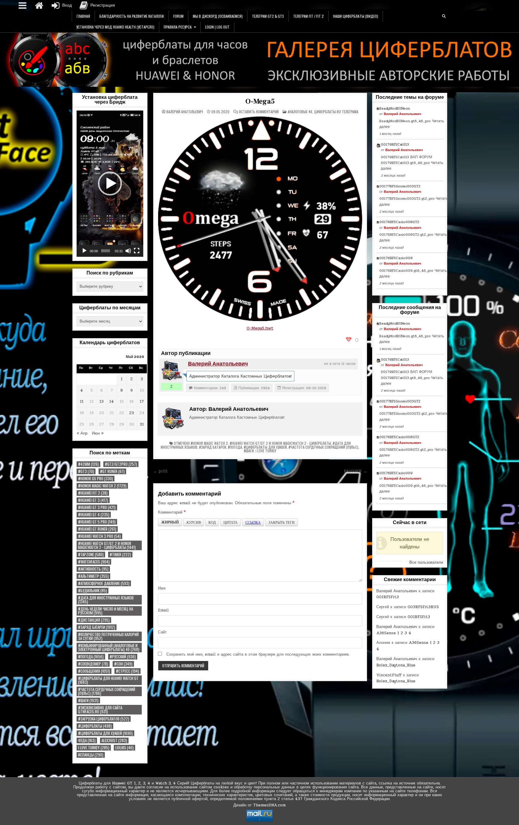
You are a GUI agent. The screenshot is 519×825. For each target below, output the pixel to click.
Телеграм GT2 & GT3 (268, 16)
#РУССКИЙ (123, 657)
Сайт (162, 632)
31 (142, 424)
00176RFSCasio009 (396, 258)
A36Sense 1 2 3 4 (393, 633)
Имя (161, 588)
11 (81, 402)
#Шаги (88, 700)
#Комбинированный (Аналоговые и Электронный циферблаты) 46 (108, 647)
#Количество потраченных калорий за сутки (108, 636)
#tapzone (91, 554)
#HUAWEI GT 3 (93, 500)
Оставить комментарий (259, 112)
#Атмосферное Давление (103, 583)
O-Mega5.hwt (260, 328)
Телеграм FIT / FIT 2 (308, 16)
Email (163, 610)
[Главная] (39, 5)
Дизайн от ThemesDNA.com (259, 805)
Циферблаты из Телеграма (336, 111)
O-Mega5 (260, 101)
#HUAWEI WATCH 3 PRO (99, 536)
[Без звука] (128, 251)
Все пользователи (426, 563)
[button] (110, 183)
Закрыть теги (282, 522)
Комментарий (172, 512)
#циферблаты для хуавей (105, 733)
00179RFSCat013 (395, 144)
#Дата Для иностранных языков (106, 600)
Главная (83, 16)
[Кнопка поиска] (444, 16)
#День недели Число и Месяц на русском (105, 611)
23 (131, 413)
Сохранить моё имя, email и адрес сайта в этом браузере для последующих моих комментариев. (258, 654)
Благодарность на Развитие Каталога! (131, 16)
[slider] (106, 250)
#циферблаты (95, 726)
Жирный (170, 522)
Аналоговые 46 (300, 111)
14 (111, 402)
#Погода (91, 657)
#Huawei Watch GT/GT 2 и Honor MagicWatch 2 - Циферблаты (107, 545)
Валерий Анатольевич (184, 112)
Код (212, 522)
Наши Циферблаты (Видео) (355, 16)
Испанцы (90, 755)
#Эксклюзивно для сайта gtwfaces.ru (100, 709)
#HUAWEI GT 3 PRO (97, 507)
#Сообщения (94, 671)
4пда (87, 740)
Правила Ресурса (178, 26)
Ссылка (253, 522)
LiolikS (124, 748)
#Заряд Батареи (96, 627)
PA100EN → (355, 471)
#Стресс (127, 671)
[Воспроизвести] (84, 251)
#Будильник (92, 590)
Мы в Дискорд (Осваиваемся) (218, 16)
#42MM (88, 464)
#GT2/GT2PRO (121, 464)
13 (101, 402)
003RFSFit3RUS (423, 607)
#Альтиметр (93, 576)
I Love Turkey (93, 748)
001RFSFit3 (387, 597)
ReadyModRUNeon (394, 108)
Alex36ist (114, 740)
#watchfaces (94, 562)
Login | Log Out (217, 26)
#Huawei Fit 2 (93, 493)
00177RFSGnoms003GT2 (399, 186)
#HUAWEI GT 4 (93, 514)
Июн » (98, 433)
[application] (110, 184)
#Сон (123, 664)
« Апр (82, 433)
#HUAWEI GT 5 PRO (97, 522)
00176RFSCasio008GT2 (399, 222)
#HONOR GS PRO (95, 478)
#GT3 (86, 471)
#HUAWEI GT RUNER (97, 529)
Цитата (230, 522)
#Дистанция (94, 620)
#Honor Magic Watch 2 (102, 486)
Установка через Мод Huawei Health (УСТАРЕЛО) (115, 26)
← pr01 (160, 471)
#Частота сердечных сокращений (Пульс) (106, 691)
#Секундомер (93, 664)
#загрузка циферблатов (103, 719)
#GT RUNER (112, 471)
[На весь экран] (137, 251)
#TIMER (120, 554)
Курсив (194, 522)
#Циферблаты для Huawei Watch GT (108, 680)
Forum (178, 16)
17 (142, 402)
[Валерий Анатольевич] (171, 370)
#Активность (93, 569)
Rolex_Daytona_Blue (395, 665)
